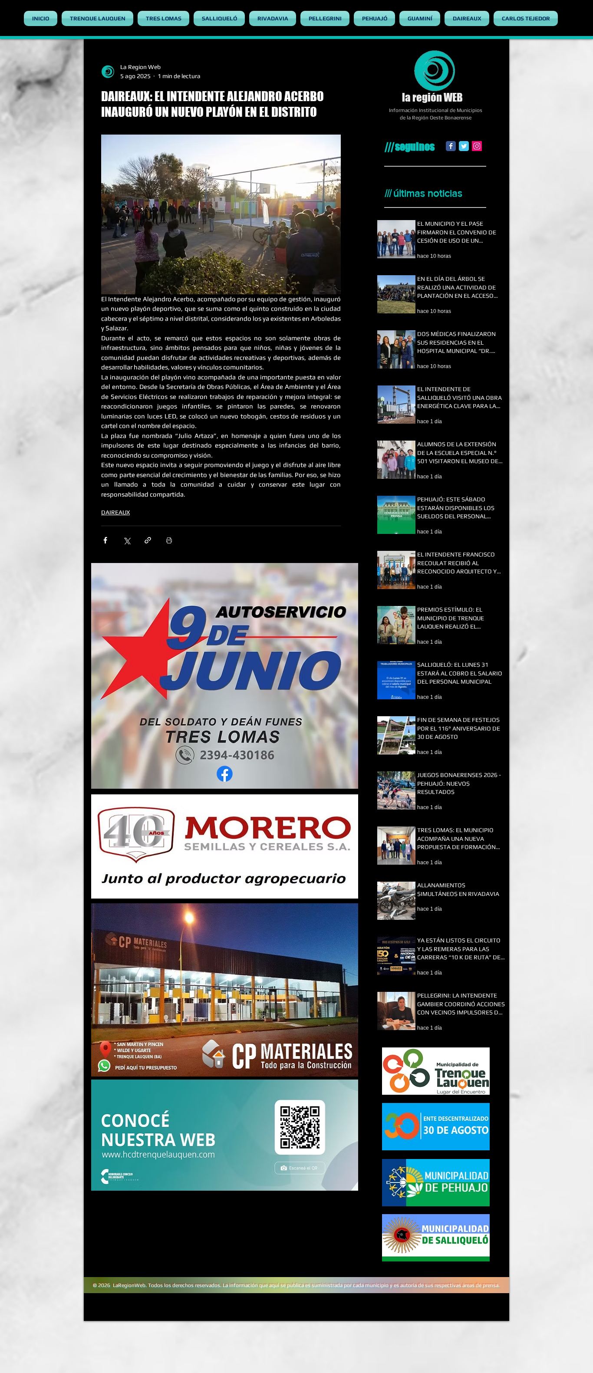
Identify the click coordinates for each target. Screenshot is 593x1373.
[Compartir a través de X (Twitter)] (126, 540)
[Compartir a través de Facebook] (105, 540)
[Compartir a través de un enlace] (148, 540)
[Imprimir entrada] (169, 540)
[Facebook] (451, 146)
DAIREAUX (115, 512)
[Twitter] (464, 146)
